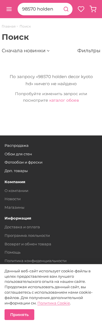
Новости (13, 199)
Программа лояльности (27, 235)
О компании (16, 190)
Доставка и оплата (22, 227)
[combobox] (39, 9)
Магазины (14, 207)
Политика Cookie (53, 303)
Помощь (12, 252)
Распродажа (17, 145)
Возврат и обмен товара (28, 244)
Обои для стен (18, 154)
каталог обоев (64, 100)
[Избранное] (81, 9)
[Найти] (66, 9)
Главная (9, 26)
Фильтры (88, 50)
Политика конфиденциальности (36, 260)
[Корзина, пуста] (93, 9)
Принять (19, 314)
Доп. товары (16, 170)
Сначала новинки (24, 50)
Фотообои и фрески (23, 162)
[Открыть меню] (9, 9)
